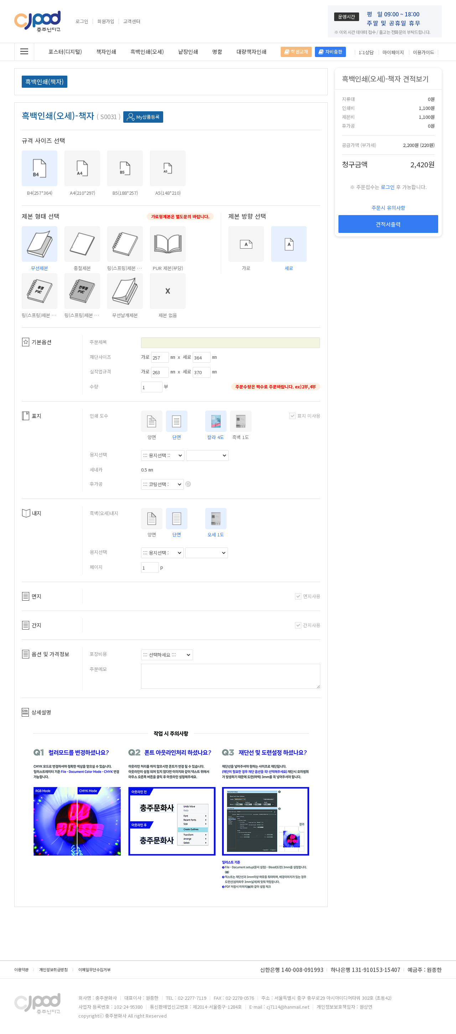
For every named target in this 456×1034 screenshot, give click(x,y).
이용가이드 (423, 52)
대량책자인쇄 (251, 51)
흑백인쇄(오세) (147, 51)
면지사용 (311, 596)
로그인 (82, 21)
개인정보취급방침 (53, 969)
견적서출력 (388, 224)
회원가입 (105, 21)
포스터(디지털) (65, 51)
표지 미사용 (308, 415)
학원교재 (299, 51)
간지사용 (311, 625)
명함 (217, 51)
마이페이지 (393, 52)
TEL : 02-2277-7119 (186, 997)
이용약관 (21, 969)
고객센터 (131, 21)
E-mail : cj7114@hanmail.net (279, 1006)
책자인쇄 (106, 51)
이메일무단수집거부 (94, 969)
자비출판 (333, 51)
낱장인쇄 (188, 51)
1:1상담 (366, 52)
